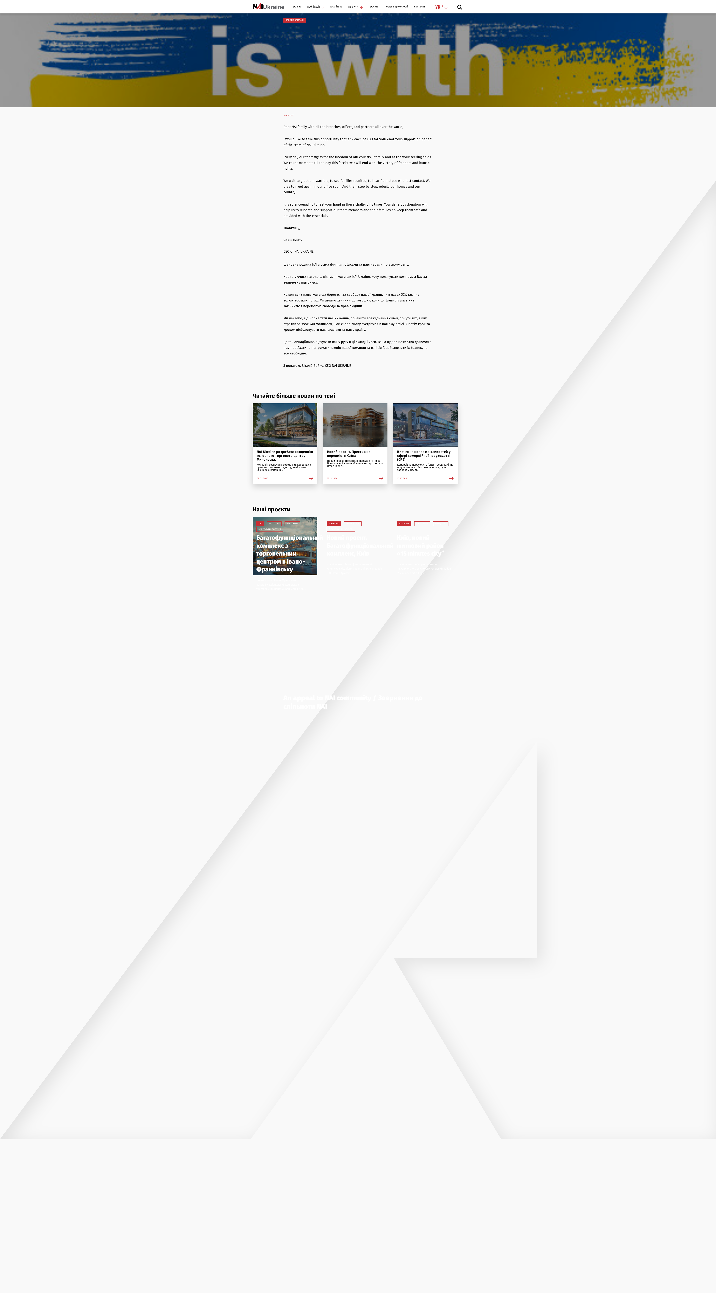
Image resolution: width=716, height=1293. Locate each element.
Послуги (353, 6)
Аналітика (336, 6)
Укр (439, 7)
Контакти (419, 6)
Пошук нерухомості (396, 6)
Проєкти (374, 6)
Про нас (296, 6)
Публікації (313, 6)
